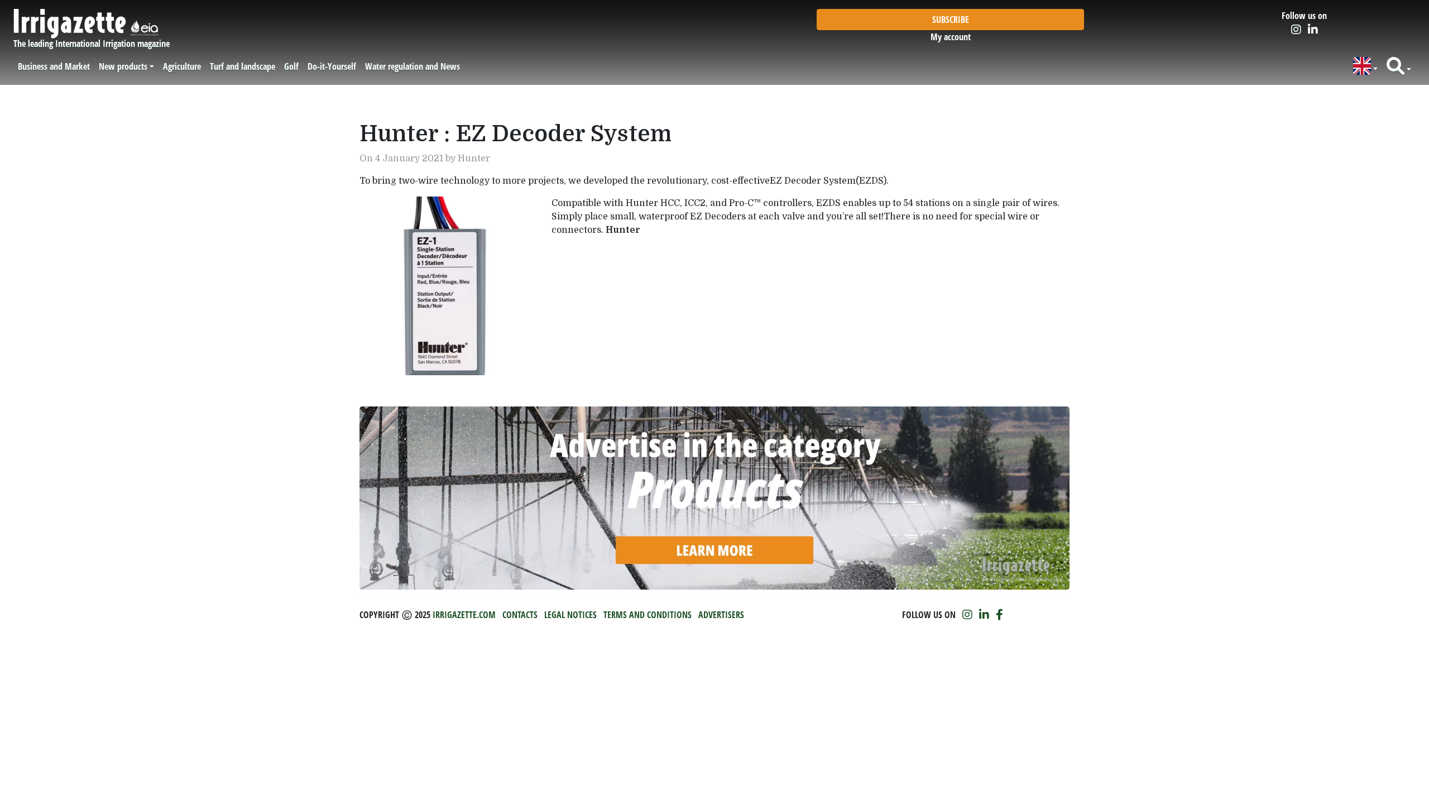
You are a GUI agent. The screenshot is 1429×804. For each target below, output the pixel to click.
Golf (291, 66)
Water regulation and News (412, 66)
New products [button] (123, 66)
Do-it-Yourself (332, 66)
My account (951, 37)
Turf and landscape (242, 66)
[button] (1365, 66)
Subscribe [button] (950, 19)
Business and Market (54, 66)
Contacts (520, 615)
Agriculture (182, 66)
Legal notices (570, 615)
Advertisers (721, 615)
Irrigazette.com (464, 615)
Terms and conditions (647, 615)
